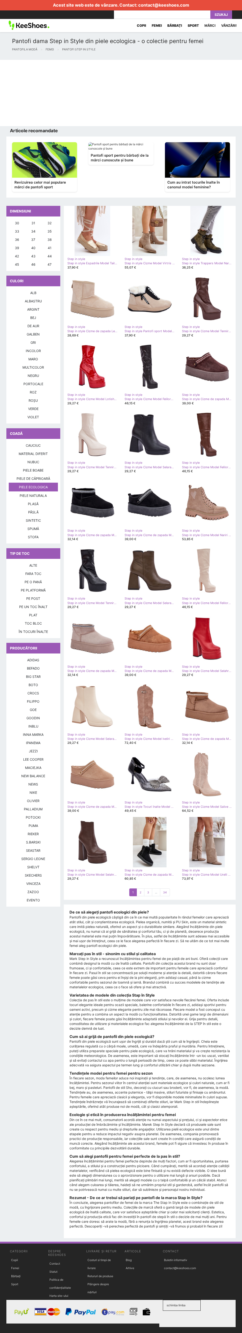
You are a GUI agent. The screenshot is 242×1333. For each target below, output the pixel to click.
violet (33, 417)
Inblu (33, 726)
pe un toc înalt (33, 607)
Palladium (33, 809)
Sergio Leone (33, 859)
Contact (54, 1263)
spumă (33, 529)
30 (17, 223)
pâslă (33, 512)
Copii (14, 1260)
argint (33, 309)
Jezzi (33, 751)
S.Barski (33, 842)
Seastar (33, 850)
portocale (33, 384)
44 (50, 256)
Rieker (33, 834)
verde (33, 409)
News (33, 784)
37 (33, 240)
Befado (33, 668)
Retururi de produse (100, 1276)
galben (33, 334)
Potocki (33, 817)
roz (33, 392)
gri (33, 342)
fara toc (33, 574)
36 (17, 240)
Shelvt (33, 867)
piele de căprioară (33, 479)
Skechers (33, 875)
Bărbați (16, 1276)
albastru (33, 301)
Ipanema (33, 743)
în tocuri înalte (33, 632)
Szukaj (221, 15)
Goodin (33, 718)
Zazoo (33, 892)
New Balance (33, 776)
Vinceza (33, 884)
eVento (33, 900)
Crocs (33, 693)
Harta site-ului (58, 1296)
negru (33, 376)
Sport (14, 1284)
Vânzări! (229, 25)
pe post (33, 598)
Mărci (210, 25)
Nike (33, 792)
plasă (33, 504)
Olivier (33, 801)
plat (33, 615)
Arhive (130, 1268)
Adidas (33, 660)
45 (17, 264)
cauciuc (33, 445)
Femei (15, 1268)
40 (33, 248)
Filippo (33, 701)
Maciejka (33, 768)
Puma (33, 826)
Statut (53, 1271)
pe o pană (33, 582)
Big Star (33, 677)
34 (165, 892)
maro (33, 359)
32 (50, 223)
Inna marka (33, 735)
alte (33, 565)
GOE (33, 710)
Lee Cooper (33, 759)
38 (50, 240)
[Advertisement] (121, 93)
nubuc (33, 462)
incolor (33, 351)
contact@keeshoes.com (163, 5)
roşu (33, 400)
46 (33, 264)
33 (17, 231)
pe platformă (33, 590)
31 (33, 223)
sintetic (33, 520)
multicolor (33, 367)
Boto (33, 685)
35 (50, 231)
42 (17, 256)
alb (33, 293)
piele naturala (33, 496)
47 (50, 264)
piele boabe (33, 470)
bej (33, 318)
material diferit (33, 454)
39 (17, 248)
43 (33, 256)
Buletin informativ (175, 1260)
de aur (33, 326)
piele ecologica (33, 487)
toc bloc (33, 623)
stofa (33, 537)
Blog (129, 1260)
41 (50, 248)
